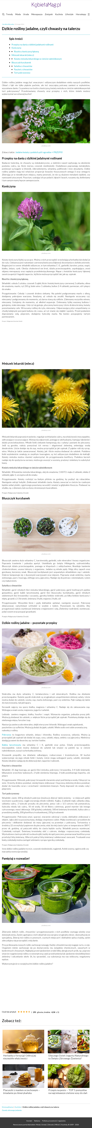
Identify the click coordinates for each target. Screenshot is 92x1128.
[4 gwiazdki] (26, 1012)
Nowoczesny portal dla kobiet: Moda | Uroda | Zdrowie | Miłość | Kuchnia (40, 1125)
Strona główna (7, 1107)
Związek (49, 14)
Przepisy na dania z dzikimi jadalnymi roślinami (32, 44)
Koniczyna (16, 47)
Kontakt (29, 1121)
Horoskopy (81, 14)
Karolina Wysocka (8, 24)
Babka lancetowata (11, 745)
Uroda (26, 14)
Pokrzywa (6, 734)
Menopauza (36, 14)
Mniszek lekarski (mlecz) (23, 55)
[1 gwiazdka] (18, 1012)
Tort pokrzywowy (22, 72)
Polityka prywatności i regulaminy (54, 1121)
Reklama (37, 1121)
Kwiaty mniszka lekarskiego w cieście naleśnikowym (38, 58)
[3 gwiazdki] (24, 1012)
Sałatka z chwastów (23, 66)
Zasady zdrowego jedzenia (12, 1110)
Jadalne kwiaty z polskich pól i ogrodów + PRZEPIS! (39, 152)
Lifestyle (69, 14)
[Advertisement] (46, 341)
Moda (18, 14)
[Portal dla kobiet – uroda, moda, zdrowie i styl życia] (46, 5)
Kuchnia (59, 14)
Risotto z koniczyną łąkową (26, 51)
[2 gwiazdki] (21, 1012)
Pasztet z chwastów (23, 69)
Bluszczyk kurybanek (21, 62)
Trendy (9, 14)
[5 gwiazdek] (29, 1012)
